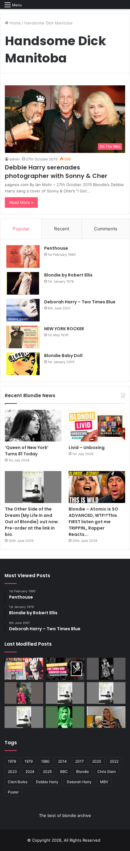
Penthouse (56, 248)
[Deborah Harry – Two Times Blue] (23, 310)
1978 (12, 761)
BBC (64, 771)
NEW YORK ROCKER (64, 329)
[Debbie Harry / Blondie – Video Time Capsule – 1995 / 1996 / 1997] (24, 668)
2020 (96, 761)
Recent (61, 229)
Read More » (21, 202)
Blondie (82, 771)
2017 (79, 761)
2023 (12, 771)
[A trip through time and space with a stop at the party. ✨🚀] (106, 668)
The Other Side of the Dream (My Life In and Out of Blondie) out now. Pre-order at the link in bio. (32, 521)
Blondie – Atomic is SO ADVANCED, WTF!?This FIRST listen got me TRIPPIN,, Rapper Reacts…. (93, 521)
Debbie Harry (47, 782)
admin (14, 159)
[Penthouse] (23, 256)
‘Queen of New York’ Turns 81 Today (26, 450)
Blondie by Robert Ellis (68, 275)
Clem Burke (18, 782)
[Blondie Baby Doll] (23, 364)
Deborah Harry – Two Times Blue (79, 302)
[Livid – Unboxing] (97, 426)
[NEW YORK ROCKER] (23, 337)
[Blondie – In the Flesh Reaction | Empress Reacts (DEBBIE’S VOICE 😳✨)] (106, 717)
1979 (28, 761)
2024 (29, 771)
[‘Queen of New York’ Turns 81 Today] (33, 425)
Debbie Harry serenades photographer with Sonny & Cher (56, 171)
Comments (105, 229)
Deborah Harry (79, 782)
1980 (45, 761)
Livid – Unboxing (87, 447)
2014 (62, 761)
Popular (21, 229)
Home (14, 23)
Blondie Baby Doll (63, 356)
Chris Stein (106, 771)
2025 (47, 771)
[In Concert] (65, 668)
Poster (13, 792)
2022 (114, 761)
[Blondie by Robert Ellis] (23, 283)
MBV (104, 782)
